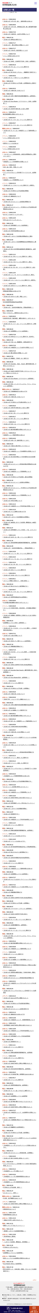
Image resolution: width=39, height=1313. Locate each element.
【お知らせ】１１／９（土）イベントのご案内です (17, 559)
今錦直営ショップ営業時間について (13, 180)
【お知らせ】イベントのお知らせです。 (14, 841)
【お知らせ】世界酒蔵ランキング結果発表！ (16, 225)
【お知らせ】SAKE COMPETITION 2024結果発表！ (18, 664)
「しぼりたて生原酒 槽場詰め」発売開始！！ (16, 1242)
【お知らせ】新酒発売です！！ (12, 1041)
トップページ (5, 12)
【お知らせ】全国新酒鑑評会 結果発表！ (15, 925)
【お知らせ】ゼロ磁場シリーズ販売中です (15, 710)
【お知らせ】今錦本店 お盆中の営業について (16, 34)
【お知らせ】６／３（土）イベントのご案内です (17, 930)
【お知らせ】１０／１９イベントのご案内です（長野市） (19, 280)
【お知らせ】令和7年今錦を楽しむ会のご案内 (16, 407)
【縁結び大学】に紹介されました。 (13, 1220)
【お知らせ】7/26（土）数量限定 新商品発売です (17, 342)
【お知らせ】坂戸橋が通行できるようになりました (17, 1101)
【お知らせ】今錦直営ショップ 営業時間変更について (19, 1019)
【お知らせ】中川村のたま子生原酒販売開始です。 (17, 781)
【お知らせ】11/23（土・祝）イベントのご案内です (18, 537)
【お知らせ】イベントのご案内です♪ (13, 1058)
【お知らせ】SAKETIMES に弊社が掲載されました (17, 1063)
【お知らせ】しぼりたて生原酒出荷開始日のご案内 (17, 236)
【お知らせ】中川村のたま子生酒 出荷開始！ (16, 688)
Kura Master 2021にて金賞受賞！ (12, 1263)
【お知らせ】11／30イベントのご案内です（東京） (18, 256)
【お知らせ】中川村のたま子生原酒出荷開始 (16, 190)
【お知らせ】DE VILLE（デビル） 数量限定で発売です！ (20, 72)
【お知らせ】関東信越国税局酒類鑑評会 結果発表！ (18, 830)
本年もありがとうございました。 (12, 220)
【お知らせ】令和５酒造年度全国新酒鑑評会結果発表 (18, 704)
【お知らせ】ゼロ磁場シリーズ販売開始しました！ (17, 959)
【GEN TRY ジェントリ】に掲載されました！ (16, 699)
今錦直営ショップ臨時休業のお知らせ (14, 435)
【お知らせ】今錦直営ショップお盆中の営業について (18, 347)
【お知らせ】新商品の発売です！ (12, 39)
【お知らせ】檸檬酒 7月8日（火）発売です (16, 358)
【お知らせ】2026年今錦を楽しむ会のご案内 (16, 108)
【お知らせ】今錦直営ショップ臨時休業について (17, 948)
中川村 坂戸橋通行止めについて (12, 1198)
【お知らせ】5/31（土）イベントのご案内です (16, 424)
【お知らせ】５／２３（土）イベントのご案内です (17, 125)
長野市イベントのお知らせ (10, 143)
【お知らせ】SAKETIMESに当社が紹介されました (17, 797)
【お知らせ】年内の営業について (12, 500)
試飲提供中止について (9, 1209)
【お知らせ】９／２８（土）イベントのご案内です (17, 591)
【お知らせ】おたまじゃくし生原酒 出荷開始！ (16, 482)
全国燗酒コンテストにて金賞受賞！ (13, 1252)
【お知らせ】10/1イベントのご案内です (14, 570)
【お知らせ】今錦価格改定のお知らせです (15, 391)
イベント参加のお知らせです (11, 56)
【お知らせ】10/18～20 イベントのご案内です (16, 575)
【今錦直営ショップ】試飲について (13, 1171)
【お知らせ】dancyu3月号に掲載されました (15, 998)
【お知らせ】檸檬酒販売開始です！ (13, 646)
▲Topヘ (35, 1280)
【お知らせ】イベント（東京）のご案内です (16, 757)
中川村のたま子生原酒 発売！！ (12, 1187)
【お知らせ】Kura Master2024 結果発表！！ (16, 677)
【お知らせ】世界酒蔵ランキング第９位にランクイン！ (19, 803)
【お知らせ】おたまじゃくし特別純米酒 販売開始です (18, 752)
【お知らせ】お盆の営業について (12, 635)
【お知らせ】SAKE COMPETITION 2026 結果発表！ (19, 61)
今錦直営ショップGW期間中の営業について (15, 161)
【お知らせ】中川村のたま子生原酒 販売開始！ (16, 1003)
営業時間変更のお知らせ (10, 1214)
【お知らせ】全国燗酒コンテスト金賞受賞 (15, 1096)
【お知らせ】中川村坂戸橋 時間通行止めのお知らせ (18, 1074)
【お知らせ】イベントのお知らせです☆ (14, 836)
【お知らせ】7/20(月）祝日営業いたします (15, 50)
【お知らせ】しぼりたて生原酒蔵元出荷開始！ (16, 517)
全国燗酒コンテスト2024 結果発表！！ (14, 622)
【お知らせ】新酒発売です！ (11, 814)
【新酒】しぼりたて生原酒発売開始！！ (14, 1231)
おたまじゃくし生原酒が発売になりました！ (16, 786)
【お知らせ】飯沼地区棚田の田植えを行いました (17, 429)
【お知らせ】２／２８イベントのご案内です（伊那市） (19, 185)
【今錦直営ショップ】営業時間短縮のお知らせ (16, 1182)
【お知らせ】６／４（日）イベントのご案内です (17, 919)
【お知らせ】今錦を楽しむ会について (14, 90)
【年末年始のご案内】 (9, 1236)
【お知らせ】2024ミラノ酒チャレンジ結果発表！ (17, 641)
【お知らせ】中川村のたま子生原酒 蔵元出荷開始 (17, 477)
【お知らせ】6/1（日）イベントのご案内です (16, 413)
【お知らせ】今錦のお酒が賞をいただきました (16, 446)
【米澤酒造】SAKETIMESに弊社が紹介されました (17, 1025)
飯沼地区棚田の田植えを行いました (13, 114)
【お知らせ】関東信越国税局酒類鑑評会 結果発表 (17, 1052)
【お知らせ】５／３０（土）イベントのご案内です (17, 119)
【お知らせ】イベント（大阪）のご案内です (16, 763)
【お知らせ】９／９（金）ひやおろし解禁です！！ (17, 1090)
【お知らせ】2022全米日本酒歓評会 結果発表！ (17, 1069)
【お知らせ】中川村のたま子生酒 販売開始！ (16, 1132)
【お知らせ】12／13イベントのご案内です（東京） (18, 262)
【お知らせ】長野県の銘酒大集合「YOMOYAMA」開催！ (19, 972)
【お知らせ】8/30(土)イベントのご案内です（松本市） (19, 336)
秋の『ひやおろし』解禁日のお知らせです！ (16, 313)
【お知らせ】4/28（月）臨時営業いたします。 (16, 440)
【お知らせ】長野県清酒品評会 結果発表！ (15, 597)
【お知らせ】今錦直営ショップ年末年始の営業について (19, 506)
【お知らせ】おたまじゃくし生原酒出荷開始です (17, 201)
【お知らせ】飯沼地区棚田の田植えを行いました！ (17, 943)
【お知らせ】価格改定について (12, 196)
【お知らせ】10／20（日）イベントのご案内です (17, 564)
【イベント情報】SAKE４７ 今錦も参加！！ (16, 580)
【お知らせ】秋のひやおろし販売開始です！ (16, 586)
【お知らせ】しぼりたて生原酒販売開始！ (15, 808)
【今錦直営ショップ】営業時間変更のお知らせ (16, 1176)
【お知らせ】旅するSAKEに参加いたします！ (16, 1158)
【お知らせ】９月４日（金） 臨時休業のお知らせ (17, 21)
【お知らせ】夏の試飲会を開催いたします (15, 353)
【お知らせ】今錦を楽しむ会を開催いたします (16, 732)
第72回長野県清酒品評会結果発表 (12, 302)
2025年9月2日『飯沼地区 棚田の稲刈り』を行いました (19, 318)
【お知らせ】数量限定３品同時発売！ (14, 1127)
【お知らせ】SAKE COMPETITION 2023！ (15, 914)
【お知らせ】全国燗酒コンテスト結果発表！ (16, 331)
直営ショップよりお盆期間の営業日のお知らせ (16, 1258)
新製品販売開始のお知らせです (12, 291)
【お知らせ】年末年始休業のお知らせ (14, 231)
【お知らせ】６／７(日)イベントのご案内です (16, 77)
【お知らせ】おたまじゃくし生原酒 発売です (16, 1009)
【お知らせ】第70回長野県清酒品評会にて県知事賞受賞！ (19, 846)
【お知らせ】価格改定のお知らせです (14, 1014)
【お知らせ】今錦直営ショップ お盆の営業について (18, 887)
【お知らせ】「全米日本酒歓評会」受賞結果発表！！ (18, 307)
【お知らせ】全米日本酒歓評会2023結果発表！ (16, 857)
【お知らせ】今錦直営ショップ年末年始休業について (18, 819)
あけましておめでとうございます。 (13, 214)
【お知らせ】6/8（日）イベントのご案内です (16, 418)
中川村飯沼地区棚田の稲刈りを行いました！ (16, 602)
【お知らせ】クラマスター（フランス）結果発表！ (17, 908)
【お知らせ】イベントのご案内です (13, 683)
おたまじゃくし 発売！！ (10, 1193)
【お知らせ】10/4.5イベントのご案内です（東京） (17, 285)
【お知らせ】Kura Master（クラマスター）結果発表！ (18, 378)
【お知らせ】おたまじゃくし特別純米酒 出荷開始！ (18, 1152)
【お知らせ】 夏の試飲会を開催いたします (16, 45)
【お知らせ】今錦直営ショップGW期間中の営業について (19, 451)
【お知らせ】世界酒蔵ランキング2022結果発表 (16, 1036)
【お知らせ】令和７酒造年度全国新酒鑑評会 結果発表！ (19, 96)
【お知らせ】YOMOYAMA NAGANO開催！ (15, 726)
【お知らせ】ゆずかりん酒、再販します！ (15, 296)
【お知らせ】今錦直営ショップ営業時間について (17, 471)
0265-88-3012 (17, 1308)
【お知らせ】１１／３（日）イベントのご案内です (17, 553)
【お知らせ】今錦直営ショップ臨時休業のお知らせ (17, 868)
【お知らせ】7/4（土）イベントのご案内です (16, 66)
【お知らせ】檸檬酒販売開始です (12, 892)
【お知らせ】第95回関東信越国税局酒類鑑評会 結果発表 (19, 542)
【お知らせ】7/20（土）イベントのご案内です (16, 659)
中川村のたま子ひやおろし (10, 1247)
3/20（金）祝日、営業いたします (12, 167)
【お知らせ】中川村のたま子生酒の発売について (17, 402)
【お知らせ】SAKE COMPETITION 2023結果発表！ (18, 897)
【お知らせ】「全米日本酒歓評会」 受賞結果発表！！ (19, 548)
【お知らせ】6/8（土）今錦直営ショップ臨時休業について (20, 721)
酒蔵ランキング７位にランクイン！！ (14, 1225)
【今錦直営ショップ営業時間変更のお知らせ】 (16, 776)
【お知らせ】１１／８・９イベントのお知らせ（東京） (19, 274)
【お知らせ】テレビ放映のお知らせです (14, 511)
